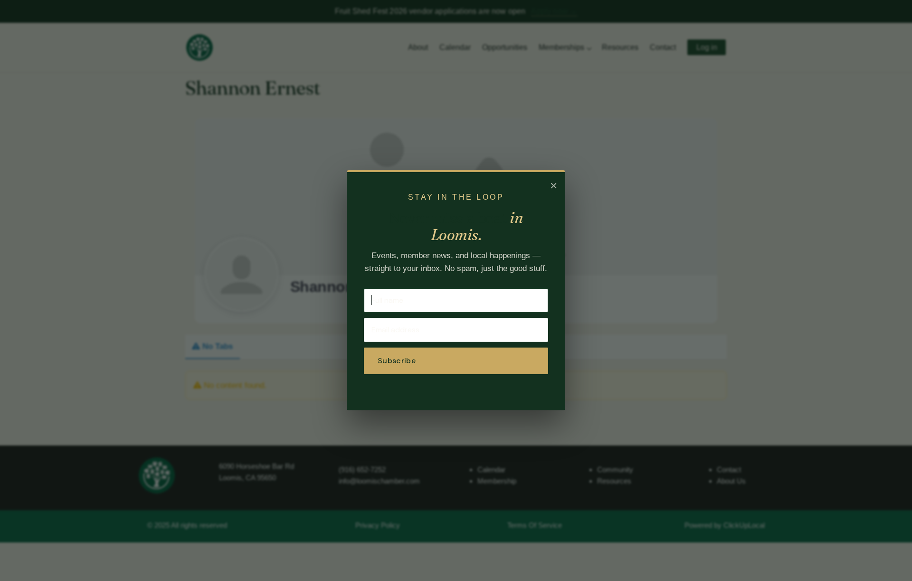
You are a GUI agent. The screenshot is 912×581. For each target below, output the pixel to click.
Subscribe (397, 361)
